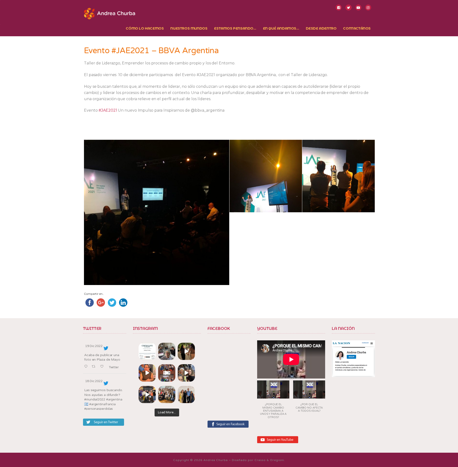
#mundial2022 (94, 399)
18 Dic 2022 (94, 381)
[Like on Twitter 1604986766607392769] (103, 366)
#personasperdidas (98, 409)
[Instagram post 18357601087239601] (166, 372)
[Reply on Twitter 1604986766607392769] (87, 366)
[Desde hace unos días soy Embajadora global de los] (147, 351)
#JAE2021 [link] (108, 110)
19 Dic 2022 (94, 346)
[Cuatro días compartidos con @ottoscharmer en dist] (147, 394)
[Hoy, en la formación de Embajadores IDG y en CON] (186, 372)
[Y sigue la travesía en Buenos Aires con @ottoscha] (186, 394)
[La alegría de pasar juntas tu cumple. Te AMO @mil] (147, 372)
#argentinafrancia (102, 404)
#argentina (114, 399)
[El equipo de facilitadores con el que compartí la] (166, 394)
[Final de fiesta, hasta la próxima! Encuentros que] (186, 351)
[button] (273, 401)
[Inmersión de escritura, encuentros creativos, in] (166, 351)
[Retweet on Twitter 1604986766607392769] (95, 366)
